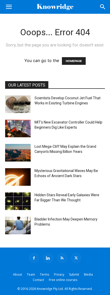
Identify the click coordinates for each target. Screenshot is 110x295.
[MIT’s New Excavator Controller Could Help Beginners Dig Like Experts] (18, 128)
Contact (38, 280)
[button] (9, 7)
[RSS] (62, 258)
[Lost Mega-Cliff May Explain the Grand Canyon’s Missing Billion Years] (18, 153)
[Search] (103, 7)
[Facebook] (34, 258)
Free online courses (63, 280)
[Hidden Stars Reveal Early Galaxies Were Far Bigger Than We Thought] (18, 201)
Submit (74, 274)
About (17, 274)
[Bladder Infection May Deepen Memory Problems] (18, 225)
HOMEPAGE (74, 61)
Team (31, 274)
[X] (76, 258)
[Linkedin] (48, 258)
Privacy (59, 274)
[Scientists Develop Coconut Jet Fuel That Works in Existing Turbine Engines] (18, 104)
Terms (44, 274)
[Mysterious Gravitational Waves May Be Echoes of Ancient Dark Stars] (18, 177)
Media (88, 274)
